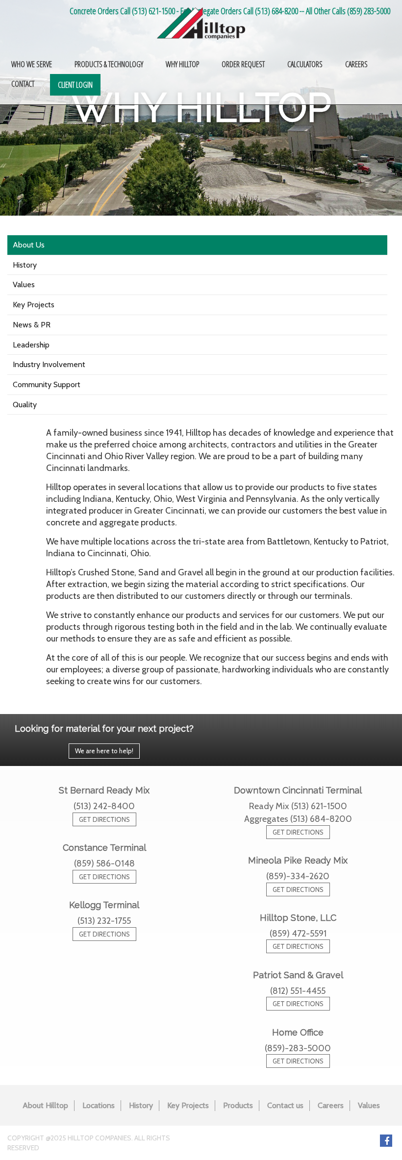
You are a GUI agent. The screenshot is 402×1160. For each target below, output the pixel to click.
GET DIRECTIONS (104, 819)
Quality (25, 404)
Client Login (75, 84)
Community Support (46, 384)
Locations (98, 1105)
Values (24, 284)
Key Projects (33, 304)
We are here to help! (104, 751)
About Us (29, 244)
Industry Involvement (49, 364)
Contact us (285, 1105)
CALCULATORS (305, 64)
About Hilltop (45, 1105)
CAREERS (356, 64)
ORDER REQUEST (243, 64)
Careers (331, 1105)
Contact (22, 83)
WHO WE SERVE (31, 64)
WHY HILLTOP (182, 64)
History (25, 265)
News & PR (31, 324)
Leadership (31, 344)
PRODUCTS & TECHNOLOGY (109, 64)
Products (238, 1105)
